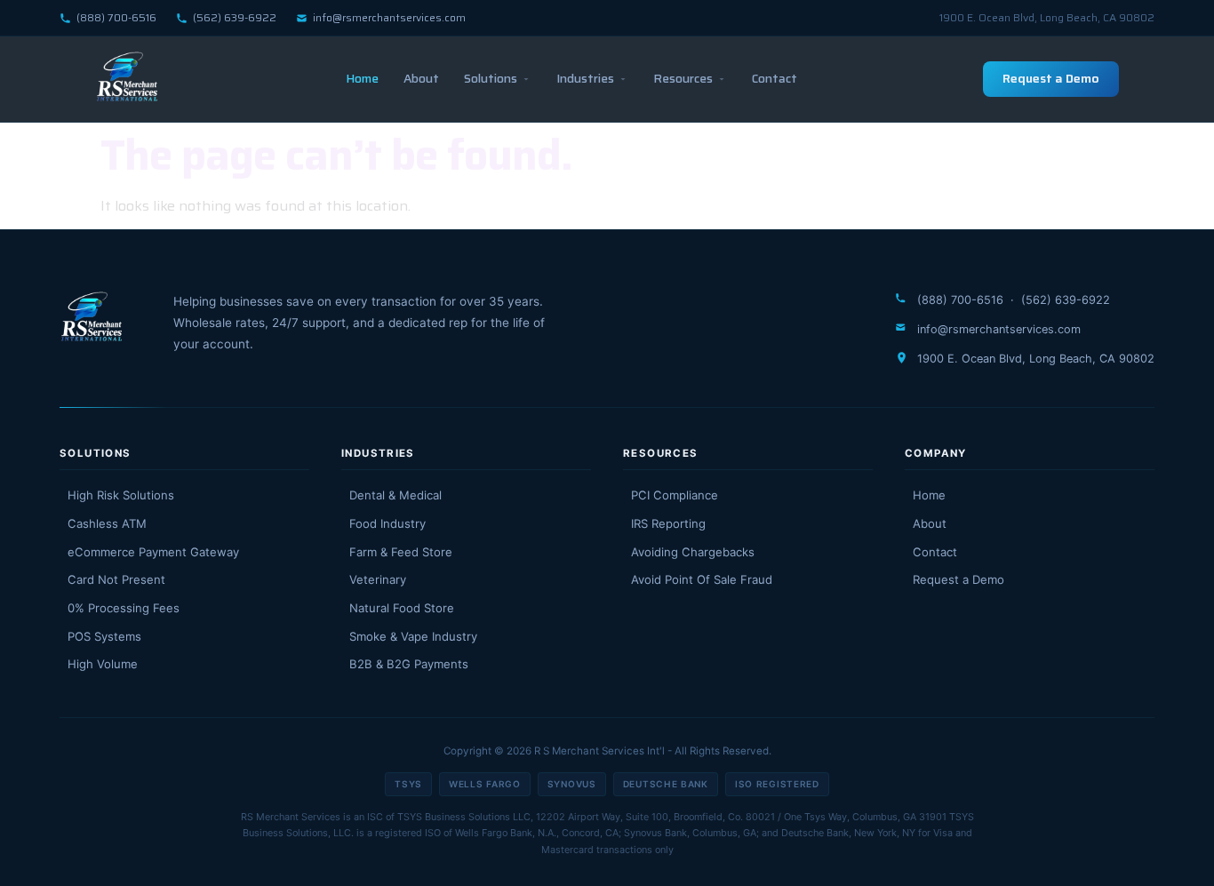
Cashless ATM (107, 523)
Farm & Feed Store (400, 552)
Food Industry (387, 523)
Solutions (490, 78)
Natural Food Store (401, 608)
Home (362, 78)
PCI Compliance (674, 495)
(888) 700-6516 (116, 17)
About (421, 78)
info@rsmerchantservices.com (389, 17)
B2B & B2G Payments (408, 664)
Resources (683, 78)
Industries (585, 78)
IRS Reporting (668, 523)
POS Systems (104, 636)
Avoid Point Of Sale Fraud (701, 579)
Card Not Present (116, 579)
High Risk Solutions (121, 495)
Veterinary (377, 579)
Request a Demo (1050, 78)
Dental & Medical (395, 495)
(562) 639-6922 (234, 17)
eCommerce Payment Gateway (153, 552)
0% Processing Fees (124, 608)
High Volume (103, 664)
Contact (774, 78)
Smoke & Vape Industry (413, 636)
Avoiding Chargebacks (693, 552)
